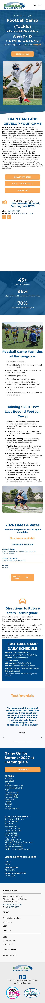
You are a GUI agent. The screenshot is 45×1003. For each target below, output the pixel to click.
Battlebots (9, 824)
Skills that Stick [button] (22, 177)
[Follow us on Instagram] (9, 217)
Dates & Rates (9, 940)
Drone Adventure (13, 831)
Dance (8, 862)
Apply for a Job (9, 955)
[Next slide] (41, 736)
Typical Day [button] (22, 190)
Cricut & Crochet (12, 828)
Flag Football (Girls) (14, 788)
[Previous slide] (3, 736)
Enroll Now (8, 944)
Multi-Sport (10, 799)
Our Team (7, 922)
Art (6, 859)
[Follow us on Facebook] (4, 217)
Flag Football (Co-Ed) (14, 785)
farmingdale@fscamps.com (20, 213)
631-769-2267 (14, 211)
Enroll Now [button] (16, 577)
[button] (35, 5)
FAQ (5, 937)
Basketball (9, 781)
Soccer (8, 802)
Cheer (7, 783)
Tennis (8, 806)
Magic (7, 864)
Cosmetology (11, 826)
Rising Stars (10, 876)
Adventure (10, 870)
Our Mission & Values (12, 918)
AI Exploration (11, 821)
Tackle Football (12, 792)
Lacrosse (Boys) (12, 795)
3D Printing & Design (14, 819)
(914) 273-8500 (12, 907)
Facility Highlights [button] (22, 183)
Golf (7, 790)
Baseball (8, 779)
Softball (8, 804)
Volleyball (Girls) (12, 809)
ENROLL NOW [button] (22, 54)
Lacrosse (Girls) (11, 797)
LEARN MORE (22, 770)
